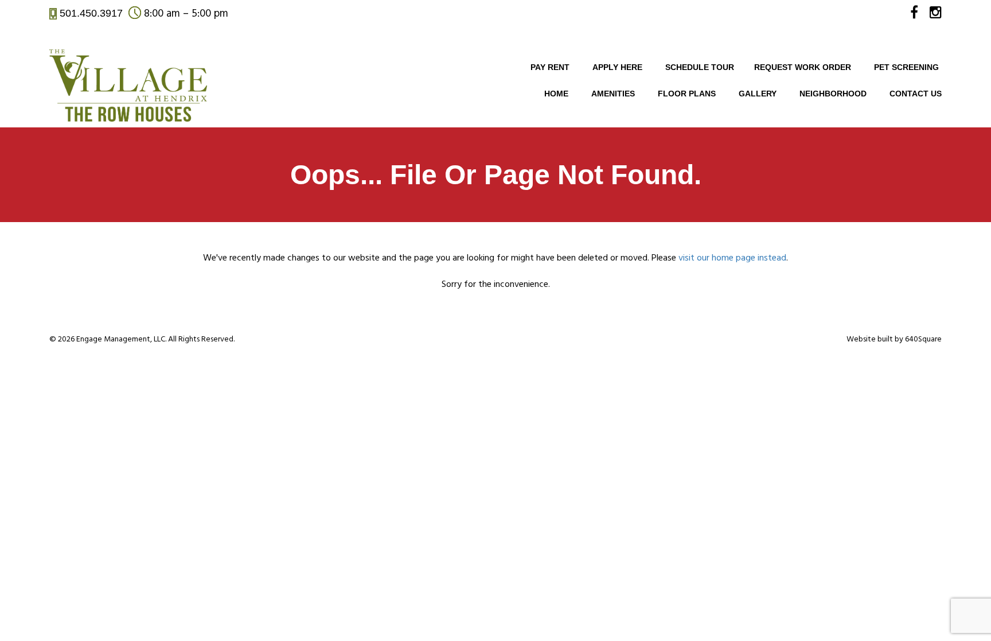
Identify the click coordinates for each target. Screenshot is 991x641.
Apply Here (617, 67)
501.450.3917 (91, 13)
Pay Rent (549, 67)
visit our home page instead (732, 258)
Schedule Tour (699, 67)
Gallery (758, 93)
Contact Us (915, 93)
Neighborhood (833, 93)
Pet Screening (906, 67)
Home (556, 93)
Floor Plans (687, 93)
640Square (923, 339)
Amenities (613, 93)
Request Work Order (802, 67)
